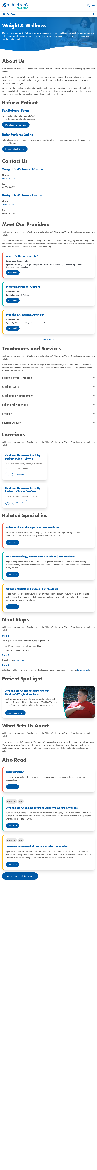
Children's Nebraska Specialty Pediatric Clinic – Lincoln (22, 457)
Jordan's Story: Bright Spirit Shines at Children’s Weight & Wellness (27, 692)
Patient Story (11, 801)
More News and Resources (20, 876)
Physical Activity (11, 423)
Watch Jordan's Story (15, 713)
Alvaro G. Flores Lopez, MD (22, 256)
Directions (19, 474)
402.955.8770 (8, 204)
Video (20, 801)
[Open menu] (93, 5)
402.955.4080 (8, 178)
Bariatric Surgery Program (17, 378)
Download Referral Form (15, 124)
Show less (47, 339)
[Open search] (88, 5)
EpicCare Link (83, 669)
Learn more (12, 542)
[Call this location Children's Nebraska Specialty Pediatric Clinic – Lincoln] (7, 474)
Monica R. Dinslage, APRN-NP (23, 286)
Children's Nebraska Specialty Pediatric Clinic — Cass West (22, 489)
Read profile (13, 272)
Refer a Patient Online (14, 148)
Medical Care (10, 387)
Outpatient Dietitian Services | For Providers (32, 588)
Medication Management (17, 396)
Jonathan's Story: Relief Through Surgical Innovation (37, 846)
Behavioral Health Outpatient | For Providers (32, 527)
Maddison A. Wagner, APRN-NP (25, 314)
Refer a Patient (14, 771)
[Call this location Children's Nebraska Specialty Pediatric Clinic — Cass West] (7, 502)
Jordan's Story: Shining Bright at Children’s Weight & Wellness (42, 807)
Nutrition (7, 414)
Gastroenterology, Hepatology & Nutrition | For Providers (40, 556)
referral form (19, 660)
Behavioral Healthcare (15, 405)
